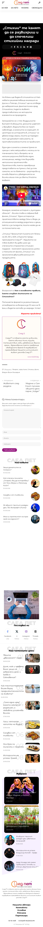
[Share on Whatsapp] (21, 47)
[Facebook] (7, 634)
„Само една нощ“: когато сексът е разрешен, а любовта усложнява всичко (13, 707)
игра (21, 369)
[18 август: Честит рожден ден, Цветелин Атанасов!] (9, 840)
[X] (17, 634)
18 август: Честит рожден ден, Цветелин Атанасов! (25, 838)
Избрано (21, 774)
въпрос (15, 369)
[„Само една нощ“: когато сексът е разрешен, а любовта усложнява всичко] (32, 705)
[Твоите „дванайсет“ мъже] (32, 658)
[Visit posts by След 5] (14, 53)
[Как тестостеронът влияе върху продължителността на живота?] (32, 688)
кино (25, 369)
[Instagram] (26, 634)
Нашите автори (21, 905)
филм (37, 369)
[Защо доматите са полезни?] (35, 470)
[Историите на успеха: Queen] (32, 758)
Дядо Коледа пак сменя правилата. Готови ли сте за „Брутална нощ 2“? (27, 864)
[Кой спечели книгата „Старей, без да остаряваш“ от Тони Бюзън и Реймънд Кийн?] (35, 483)
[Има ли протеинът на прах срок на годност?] (35, 519)
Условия (21, 910)
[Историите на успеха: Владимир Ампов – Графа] (9, 853)
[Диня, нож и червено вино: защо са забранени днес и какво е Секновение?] (32, 669)
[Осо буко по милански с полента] (32, 747)
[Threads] (35, 634)
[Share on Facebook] (14, 47)
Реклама (21, 913)
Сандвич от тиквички (13, 495)
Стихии (31, 369)
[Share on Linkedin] (24, 47)
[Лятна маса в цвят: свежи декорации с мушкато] (21, 819)
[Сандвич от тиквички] (35, 496)
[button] (4, 2)
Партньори (21, 915)
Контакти (21, 907)
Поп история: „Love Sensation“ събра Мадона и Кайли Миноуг (21, 795)
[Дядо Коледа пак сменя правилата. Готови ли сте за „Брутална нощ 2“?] (9, 866)
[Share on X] (17, 47)
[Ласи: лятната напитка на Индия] (32, 724)
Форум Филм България (11, 372)
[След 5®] (21, 2)
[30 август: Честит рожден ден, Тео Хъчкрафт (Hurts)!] (35, 507)
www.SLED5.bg (33, 357)
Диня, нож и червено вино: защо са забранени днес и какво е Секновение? (13, 671)
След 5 (20, 53)
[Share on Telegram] (27, 47)
